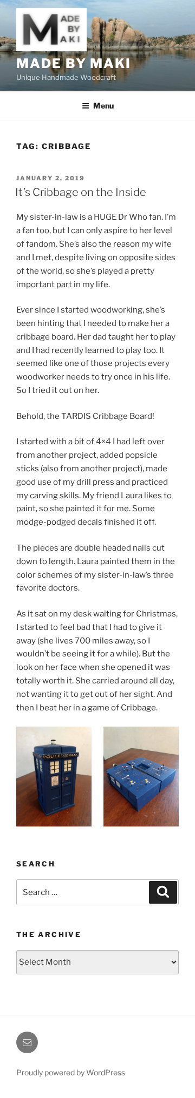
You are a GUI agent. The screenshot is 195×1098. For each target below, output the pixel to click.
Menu (103, 105)
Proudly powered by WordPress (70, 1072)
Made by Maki (73, 63)
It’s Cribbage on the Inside (80, 192)
